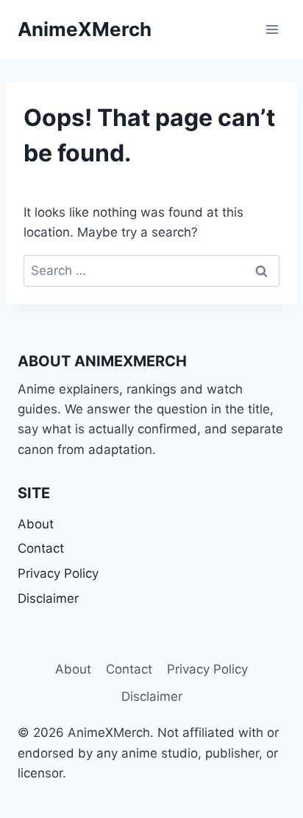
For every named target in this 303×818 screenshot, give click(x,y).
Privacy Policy (58, 573)
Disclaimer (48, 598)
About (36, 524)
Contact (41, 548)
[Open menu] (271, 29)
